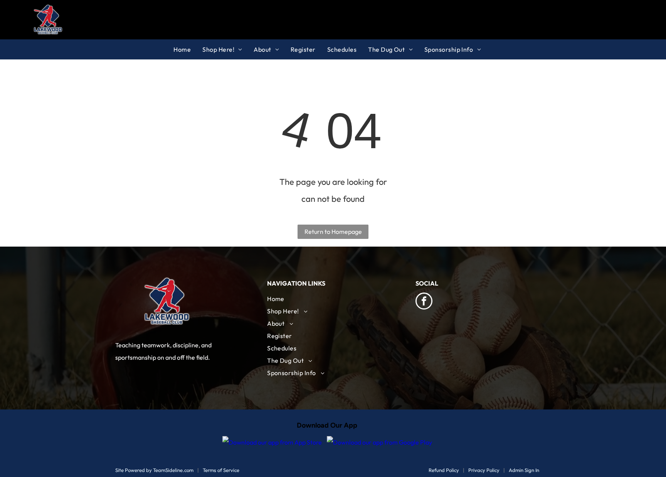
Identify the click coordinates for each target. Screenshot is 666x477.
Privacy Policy (484, 470)
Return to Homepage (333, 231)
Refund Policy (444, 470)
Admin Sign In (524, 470)
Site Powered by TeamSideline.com (154, 470)
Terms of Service (221, 470)
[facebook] (423, 302)
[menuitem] (187, 49)
